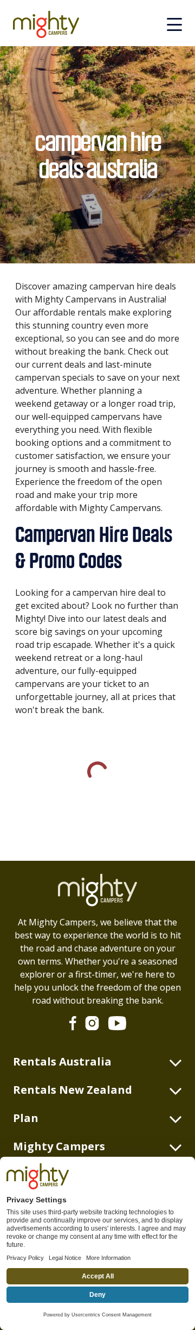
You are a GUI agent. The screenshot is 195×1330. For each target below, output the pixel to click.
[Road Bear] (50, 24)
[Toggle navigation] (174, 24)
